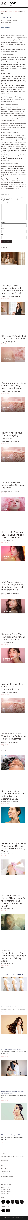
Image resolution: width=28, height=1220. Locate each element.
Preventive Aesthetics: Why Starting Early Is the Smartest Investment (13, 736)
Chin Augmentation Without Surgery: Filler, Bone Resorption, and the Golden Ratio (12, 586)
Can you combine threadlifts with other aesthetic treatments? (12, 1092)
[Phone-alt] (17, 1202)
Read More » (5, 298)
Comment (4, 203)
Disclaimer (3, 1174)
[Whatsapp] (12, 1202)
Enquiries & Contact (6, 1179)
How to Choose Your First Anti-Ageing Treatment (11, 435)
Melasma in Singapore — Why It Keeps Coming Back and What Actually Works (13, 847)
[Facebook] (3, 1202)
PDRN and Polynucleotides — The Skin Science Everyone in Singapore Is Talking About (13, 955)
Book (5, 4)
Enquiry (2, 4)
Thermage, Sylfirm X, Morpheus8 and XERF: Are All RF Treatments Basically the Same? (12, 289)
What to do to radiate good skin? (10, 1135)
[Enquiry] (2, 3)
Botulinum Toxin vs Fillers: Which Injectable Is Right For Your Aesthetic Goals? (13, 795)
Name (3, 222)
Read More (4, 1012)
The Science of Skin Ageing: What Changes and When (12, 485)
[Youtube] (8, 1202)
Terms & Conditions (5, 1171)
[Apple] (3, 1210)
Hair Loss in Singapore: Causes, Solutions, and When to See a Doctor (12, 535)
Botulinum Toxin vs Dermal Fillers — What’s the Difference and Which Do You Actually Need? (13, 900)
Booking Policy (4, 1168)
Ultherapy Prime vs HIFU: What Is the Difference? (13, 337)
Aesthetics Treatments (12, 11)
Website (3, 235)
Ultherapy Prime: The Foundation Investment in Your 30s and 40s (13, 637)
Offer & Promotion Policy (7, 1176)
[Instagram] (22, 1202)
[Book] (5, 3)
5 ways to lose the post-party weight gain (13, 1007)
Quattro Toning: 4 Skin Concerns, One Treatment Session (12, 687)
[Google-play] (8, 1210)
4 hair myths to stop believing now (11, 1049)
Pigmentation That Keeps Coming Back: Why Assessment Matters (14, 386)
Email (3, 228)
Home (3, 11)
